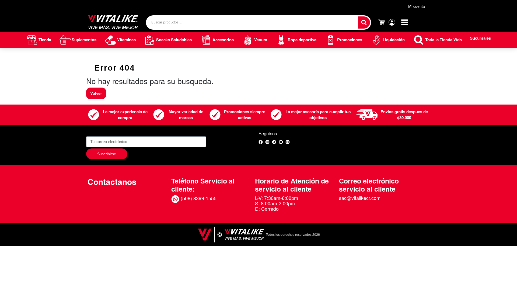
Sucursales (480, 38)
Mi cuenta (416, 6)
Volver (96, 93)
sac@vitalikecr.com (359, 197)
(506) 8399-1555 (197, 198)
